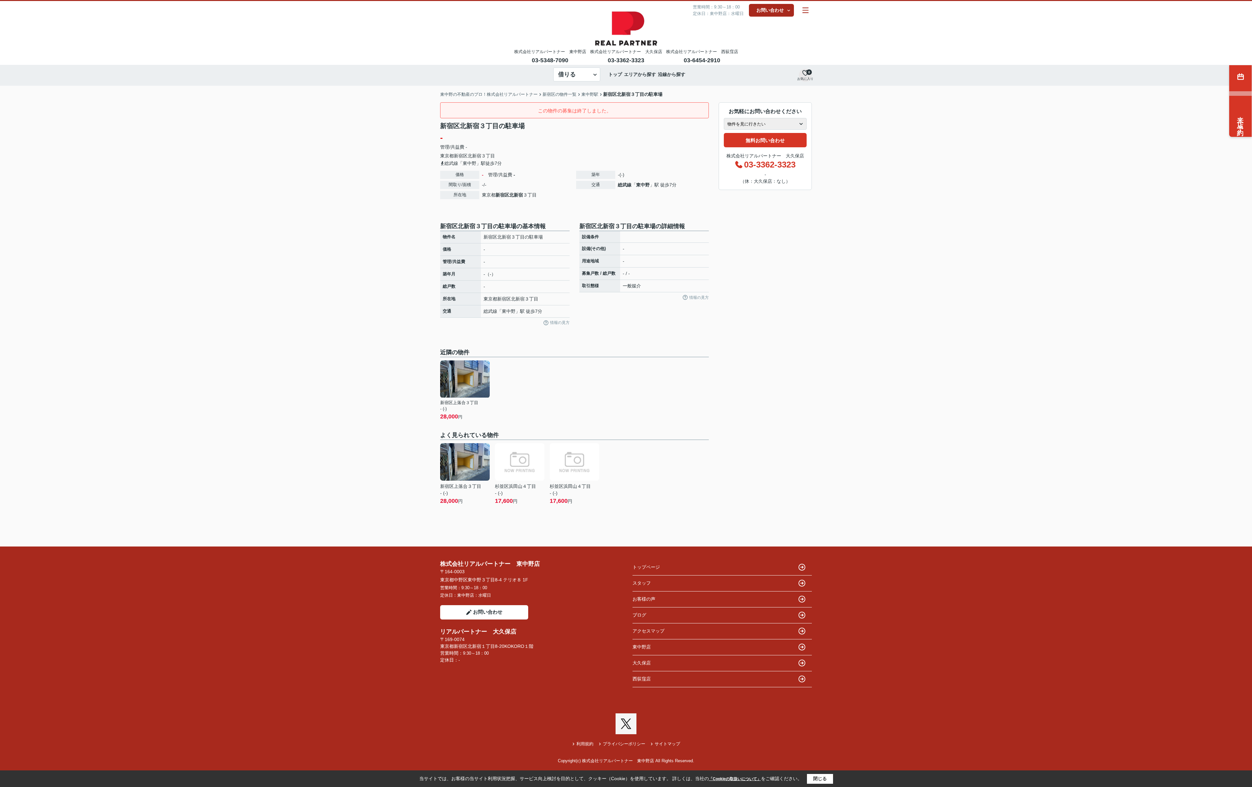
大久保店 (642, 662)
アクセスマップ (648, 631)
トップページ (646, 567)
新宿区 (461, 155)
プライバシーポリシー (624, 743)
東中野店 (642, 646)
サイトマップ (667, 743)
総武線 (625, 184)
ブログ (639, 615)
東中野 (643, 184)
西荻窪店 (642, 678)
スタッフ (642, 583)
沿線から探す (671, 74)
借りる (567, 74)
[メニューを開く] (805, 10)
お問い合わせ (770, 10)
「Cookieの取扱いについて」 (735, 779)
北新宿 (474, 155)
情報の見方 (560, 322)
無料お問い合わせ (765, 140)
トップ (615, 74)
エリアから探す (640, 74)
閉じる (820, 778)
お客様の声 (644, 599)
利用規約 (584, 743)
